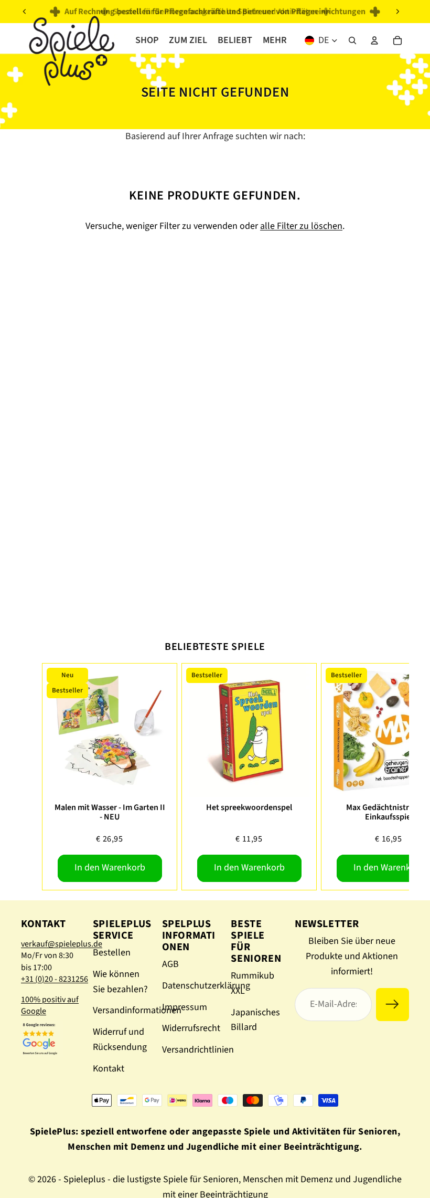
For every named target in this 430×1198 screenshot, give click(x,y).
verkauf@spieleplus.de (61, 944)
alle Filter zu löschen (301, 226)
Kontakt (108, 1068)
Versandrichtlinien (198, 1049)
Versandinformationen (137, 1010)
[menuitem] (274, 40)
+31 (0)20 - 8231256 (54, 979)
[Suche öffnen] (352, 40)
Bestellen (112, 952)
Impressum (184, 1007)
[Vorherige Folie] (24, 11)
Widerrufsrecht (191, 1028)
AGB (170, 964)
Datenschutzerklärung (206, 985)
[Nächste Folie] (397, 11)
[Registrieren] (392, 1004)
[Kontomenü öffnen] (374, 40)
